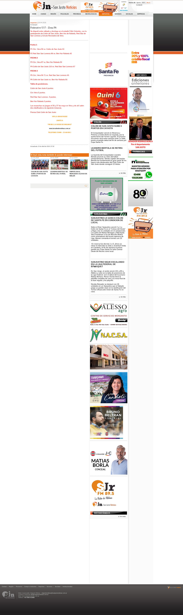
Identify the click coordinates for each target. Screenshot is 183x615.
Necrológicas (91, 14)
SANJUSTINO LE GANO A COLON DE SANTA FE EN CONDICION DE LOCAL (107, 220)
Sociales (129, 14)
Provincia (77, 14)
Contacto (139, 5)
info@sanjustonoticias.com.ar (39, 594)
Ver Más (123, 173)
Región (53, 14)
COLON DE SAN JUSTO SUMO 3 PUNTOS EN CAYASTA (106, 127)
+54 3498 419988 (29, 597)
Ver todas (123, 516)
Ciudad (43, 14)
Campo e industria (30, 586)
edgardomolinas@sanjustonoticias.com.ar (54, 593)
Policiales (65, 14)
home (34, 14)
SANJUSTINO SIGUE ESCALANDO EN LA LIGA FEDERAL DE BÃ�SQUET (107, 264)
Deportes (105, 14)
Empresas (141, 14)
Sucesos (118, 14)
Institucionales (67, 586)
